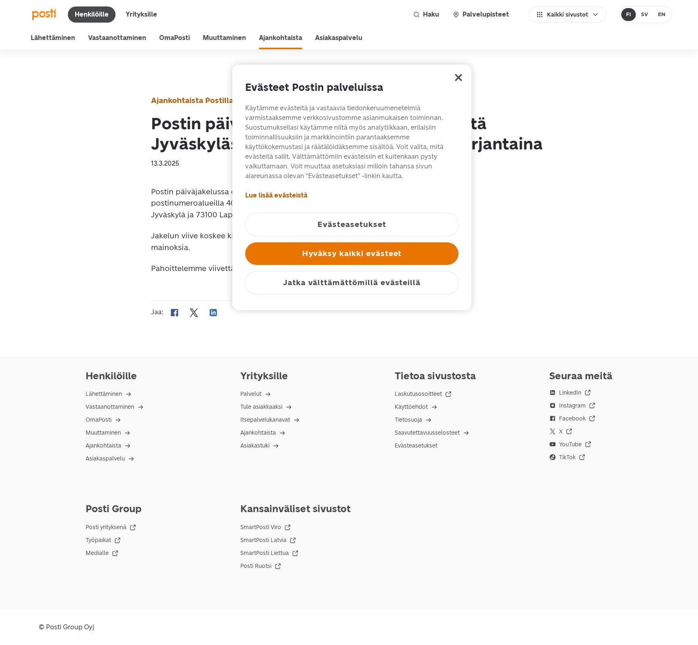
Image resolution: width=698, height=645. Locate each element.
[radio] (628, 14)
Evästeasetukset (416, 445)
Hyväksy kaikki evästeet (352, 253)
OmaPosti (174, 38)
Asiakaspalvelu (338, 38)
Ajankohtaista (280, 38)
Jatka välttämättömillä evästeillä (351, 282)
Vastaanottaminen (117, 38)
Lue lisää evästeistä (276, 195)
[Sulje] (458, 77)
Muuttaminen (224, 38)
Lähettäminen (53, 38)
